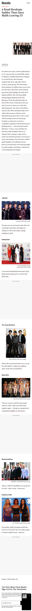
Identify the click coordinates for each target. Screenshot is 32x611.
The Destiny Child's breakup (11, 527)
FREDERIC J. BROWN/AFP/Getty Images (31, 48)
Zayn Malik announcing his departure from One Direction (14, 97)
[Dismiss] (29, 595)
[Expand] (23, 595)
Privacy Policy (10, 607)
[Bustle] (6, 3)
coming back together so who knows (13, 411)
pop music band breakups (10, 92)
